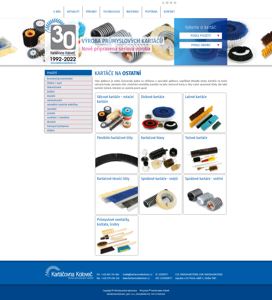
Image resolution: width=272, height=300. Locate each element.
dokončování (54, 87)
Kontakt (169, 11)
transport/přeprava (58, 126)
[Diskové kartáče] (160, 131)
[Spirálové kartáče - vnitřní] (205, 213)
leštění (51, 91)
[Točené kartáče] (205, 172)
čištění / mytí (54, 83)
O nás (57, 11)
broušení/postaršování (60, 78)
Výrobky (91, 11)
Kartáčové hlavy (152, 138)
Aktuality (73, 11)
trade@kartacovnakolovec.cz (137, 274)
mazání (51, 96)
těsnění (51, 122)
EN (167, 2)
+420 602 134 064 (110, 274)
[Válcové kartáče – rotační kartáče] (116, 131)
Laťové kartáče (196, 97)
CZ (163, 2)
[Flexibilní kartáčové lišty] (116, 172)
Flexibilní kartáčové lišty (115, 138)
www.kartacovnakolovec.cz (136, 278)
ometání (51, 109)
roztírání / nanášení (58, 117)
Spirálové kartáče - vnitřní (204, 178)
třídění (50, 130)
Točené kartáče (196, 138)
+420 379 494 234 (110, 278)
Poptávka (151, 11)
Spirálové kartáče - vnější (159, 178)
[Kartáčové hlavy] (160, 172)
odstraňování (54, 100)
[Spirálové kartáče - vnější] (160, 213)
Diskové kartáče (152, 97)
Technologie (111, 11)
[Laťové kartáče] (205, 131)
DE (171, 2)
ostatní (51, 113)
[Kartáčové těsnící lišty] (116, 213)
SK (175, 2)
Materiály (132, 11)
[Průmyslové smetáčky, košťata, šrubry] (116, 254)
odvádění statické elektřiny (62, 104)
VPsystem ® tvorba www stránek (154, 290)
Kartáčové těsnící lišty (113, 178)
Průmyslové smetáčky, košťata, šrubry (113, 221)
